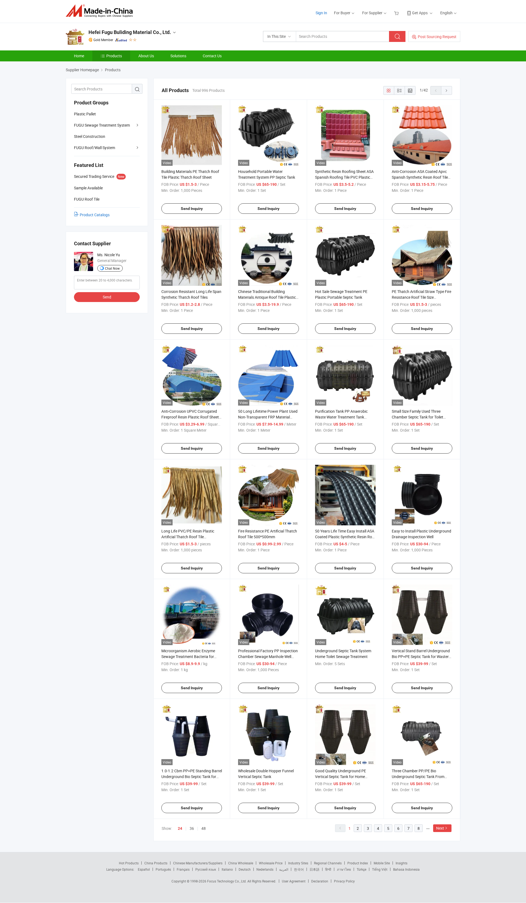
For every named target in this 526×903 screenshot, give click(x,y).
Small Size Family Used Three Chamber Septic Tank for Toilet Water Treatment (417, 417)
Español (144, 869)
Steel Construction (89, 136)
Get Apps (419, 12)
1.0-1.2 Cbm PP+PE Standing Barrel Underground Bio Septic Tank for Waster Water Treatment (191, 776)
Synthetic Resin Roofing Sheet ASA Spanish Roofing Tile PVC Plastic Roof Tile (344, 177)
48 (203, 828)
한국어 (299, 869)
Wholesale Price (270, 863)
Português (163, 869)
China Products (155, 863)
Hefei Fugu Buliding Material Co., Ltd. (129, 32)
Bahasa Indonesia (406, 869)
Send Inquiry (192, 208)
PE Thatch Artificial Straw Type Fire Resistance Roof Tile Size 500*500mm (421, 297)
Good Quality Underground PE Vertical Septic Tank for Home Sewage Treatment (340, 776)
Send (107, 297)
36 (192, 828)
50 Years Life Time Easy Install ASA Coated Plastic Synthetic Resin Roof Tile (345, 536)
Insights (401, 863)
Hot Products (129, 863)
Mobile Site (382, 863)
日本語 (314, 869)
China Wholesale (240, 863)
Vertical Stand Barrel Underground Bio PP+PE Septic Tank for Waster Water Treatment (421, 656)
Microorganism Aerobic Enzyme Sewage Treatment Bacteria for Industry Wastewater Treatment (188, 656)
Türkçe (361, 869)
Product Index (357, 863)
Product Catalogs (95, 214)
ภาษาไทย (344, 869)
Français (183, 869)
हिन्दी (328, 869)
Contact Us (212, 55)
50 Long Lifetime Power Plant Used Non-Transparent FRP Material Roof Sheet (268, 417)
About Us (146, 55)
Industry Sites (298, 863)
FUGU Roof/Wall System (94, 147)
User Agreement (293, 881)
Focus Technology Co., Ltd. (227, 881)
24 (180, 828)
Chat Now (112, 268)
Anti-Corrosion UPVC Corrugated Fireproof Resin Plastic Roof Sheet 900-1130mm (190, 417)
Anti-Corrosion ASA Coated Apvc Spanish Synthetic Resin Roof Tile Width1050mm (420, 177)
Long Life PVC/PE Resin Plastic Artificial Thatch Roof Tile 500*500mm (187, 536)
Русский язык (205, 869)
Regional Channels (328, 863)
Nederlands (264, 869)
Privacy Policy (344, 881)
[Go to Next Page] (446, 90)
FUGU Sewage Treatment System (102, 125)
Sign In (321, 12)
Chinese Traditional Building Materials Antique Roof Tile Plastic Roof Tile (267, 297)
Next (440, 828)
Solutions (178, 55)
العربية (283, 869)
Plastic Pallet (85, 113)
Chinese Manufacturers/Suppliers (197, 863)
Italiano (227, 869)
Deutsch (245, 869)
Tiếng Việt (379, 869)
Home (79, 55)
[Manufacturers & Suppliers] (101, 10)
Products (114, 55)
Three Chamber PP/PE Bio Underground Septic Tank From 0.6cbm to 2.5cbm (418, 776)
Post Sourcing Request (437, 36)
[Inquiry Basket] (397, 12)
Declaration (319, 881)
